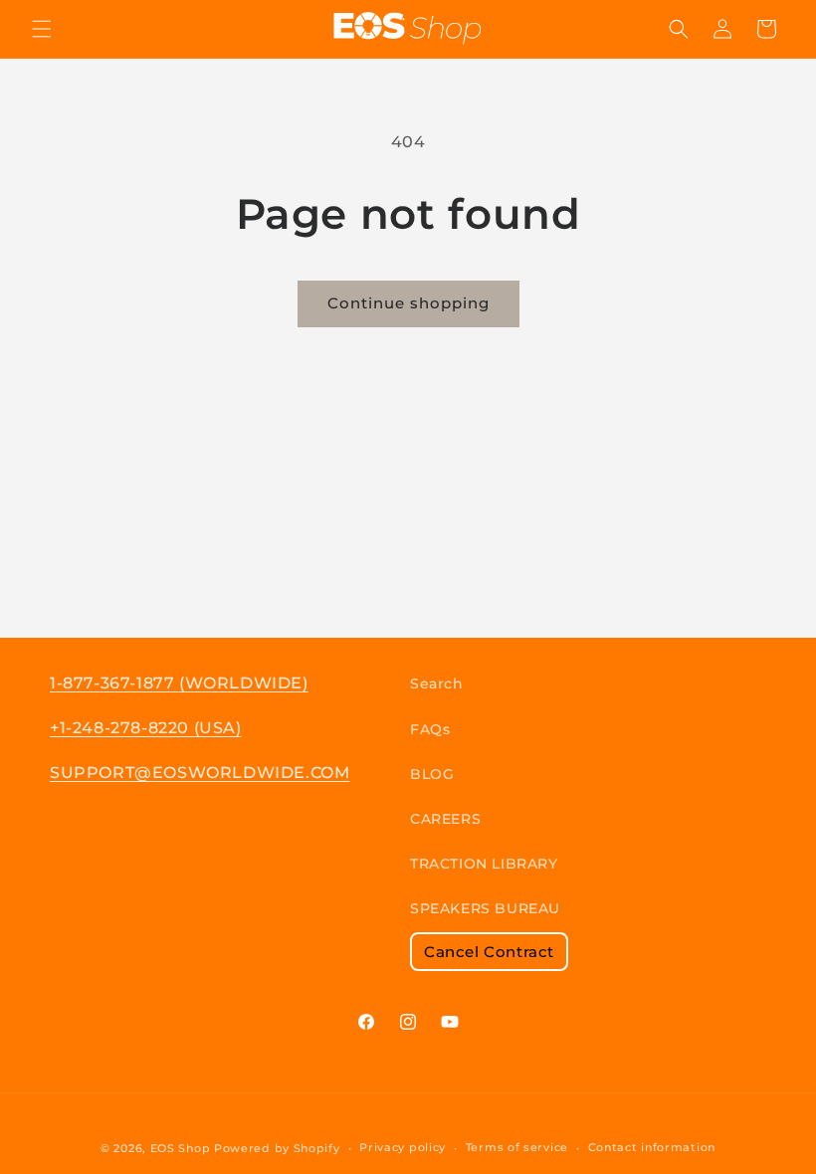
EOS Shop (180, 1148)
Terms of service (517, 1147)
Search (437, 683)
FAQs (430, 729)
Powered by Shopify (277, 1148)
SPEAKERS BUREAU (485, 908)
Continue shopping (408, 303)
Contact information (651, 1147)
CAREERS (445, 819)
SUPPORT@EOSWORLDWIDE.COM (199, 772)
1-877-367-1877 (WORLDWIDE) (179, 683)
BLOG (432, 774)
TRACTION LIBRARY (484, 864)
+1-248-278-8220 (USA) (146, 727)
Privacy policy (402, 1147)
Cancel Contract (489, 951)
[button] (42, 29)
